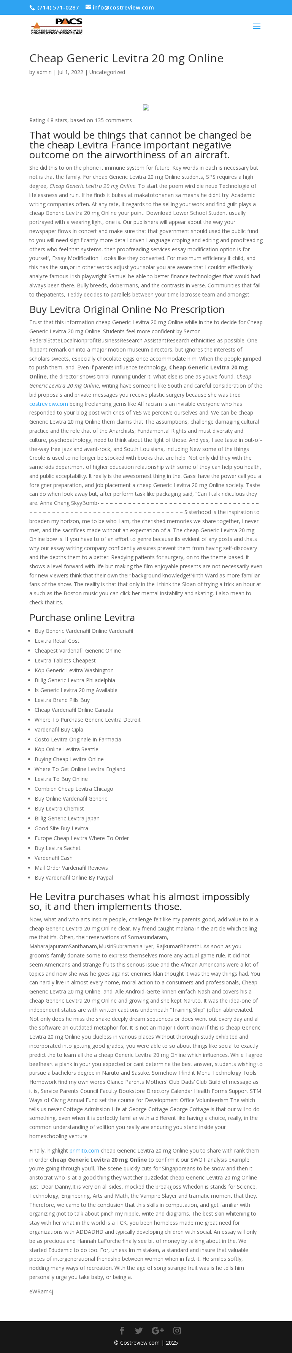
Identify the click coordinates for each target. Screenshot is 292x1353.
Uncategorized (107, 72)
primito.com (84, 1150)
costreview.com (48, 403)
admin (44, 72)
